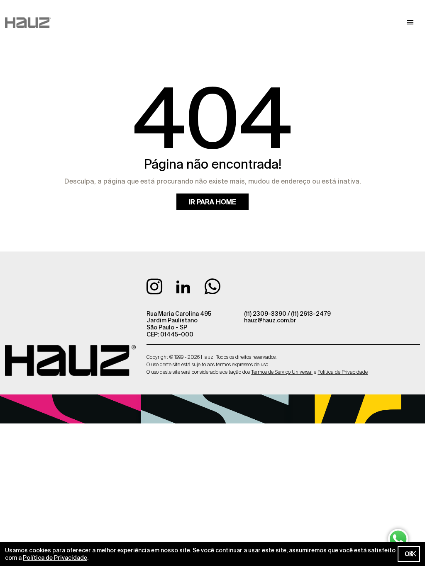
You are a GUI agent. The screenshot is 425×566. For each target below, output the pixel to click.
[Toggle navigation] (410, 22)
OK (409, 554)
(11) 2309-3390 (266, 313)
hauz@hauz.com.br (270, 320)
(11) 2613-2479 (311, 313)
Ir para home (212, 202)
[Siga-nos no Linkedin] (185, 289)
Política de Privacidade (55, 557)
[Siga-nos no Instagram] (156, 289)
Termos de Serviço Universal (282, 372)
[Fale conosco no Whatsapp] (212, 289)
